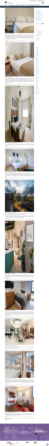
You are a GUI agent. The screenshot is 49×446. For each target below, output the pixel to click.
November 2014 (37, 93)
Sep (6, 316)
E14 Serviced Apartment (9, 76)
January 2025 (37, 52)
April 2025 (37, 50)
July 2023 (37, 63)
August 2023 (37, 62)
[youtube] (40, 431)
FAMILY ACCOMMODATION (14, 435)
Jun (6, 40)
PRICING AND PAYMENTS (14, 437)
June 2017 (37, 82)
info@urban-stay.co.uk (39, 429)
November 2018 (37, 71)
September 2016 (37, 89)
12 (5, 316)
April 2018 (37, 75)
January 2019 (37, 70)
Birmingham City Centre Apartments (11, 345)
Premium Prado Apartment (9, 33)
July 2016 (37, 90)
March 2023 (37, 65)
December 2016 (37, 87)
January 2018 (37, 77)
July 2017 (37, 81)
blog (37, 29)
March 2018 (37, 76)
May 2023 (37, 64)
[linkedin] (39, 431)
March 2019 (37, 69)
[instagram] (42, 431)
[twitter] (35, 431)
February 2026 (37, 47)
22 (5, 349)
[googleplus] (36, 431)
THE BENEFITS (6, 429)
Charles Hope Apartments (12, 317)
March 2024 (37, 58)
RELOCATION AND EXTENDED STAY (15, 428)
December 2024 (37, 53)
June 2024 (37, 56)
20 (5, 384)
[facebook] (37, 431)
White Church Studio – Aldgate (10, 212)
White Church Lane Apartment (10, 273)
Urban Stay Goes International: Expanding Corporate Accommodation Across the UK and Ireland (39, 18)
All (36, 28)
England (23, 428)
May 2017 (37, 83)
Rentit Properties (11, 41)
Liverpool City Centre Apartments (10, 412)
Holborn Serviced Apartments (10, 142)
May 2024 (37, 57)
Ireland (22, 429)
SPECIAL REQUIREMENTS (14, 436)
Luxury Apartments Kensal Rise (10, 171)
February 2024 (37, 59)
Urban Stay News (38, 39)
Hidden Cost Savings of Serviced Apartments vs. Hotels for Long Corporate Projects (39, 11)
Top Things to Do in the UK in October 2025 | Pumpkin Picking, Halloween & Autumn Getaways (39, 15)
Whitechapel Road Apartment (10, 378)
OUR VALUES (6, 428)
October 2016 (37, 88)
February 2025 (37, 51)
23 (5, 40)
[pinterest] (41, 431)
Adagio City (10, 350)
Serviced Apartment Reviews (39, 34)
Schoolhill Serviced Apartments (10, 310)
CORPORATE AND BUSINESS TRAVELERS (16, 429)
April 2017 (37, 84)
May (6, 349)
